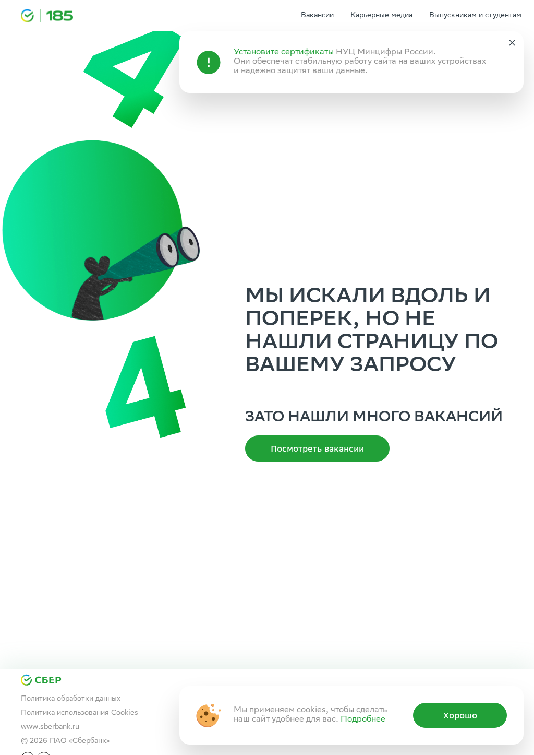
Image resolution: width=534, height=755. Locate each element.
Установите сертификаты (284, 52)
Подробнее (363, 719)
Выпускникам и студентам (475, 15)
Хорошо (460, 715)
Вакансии (317, 15)
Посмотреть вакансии (317, 448)
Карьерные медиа (381, 15)
